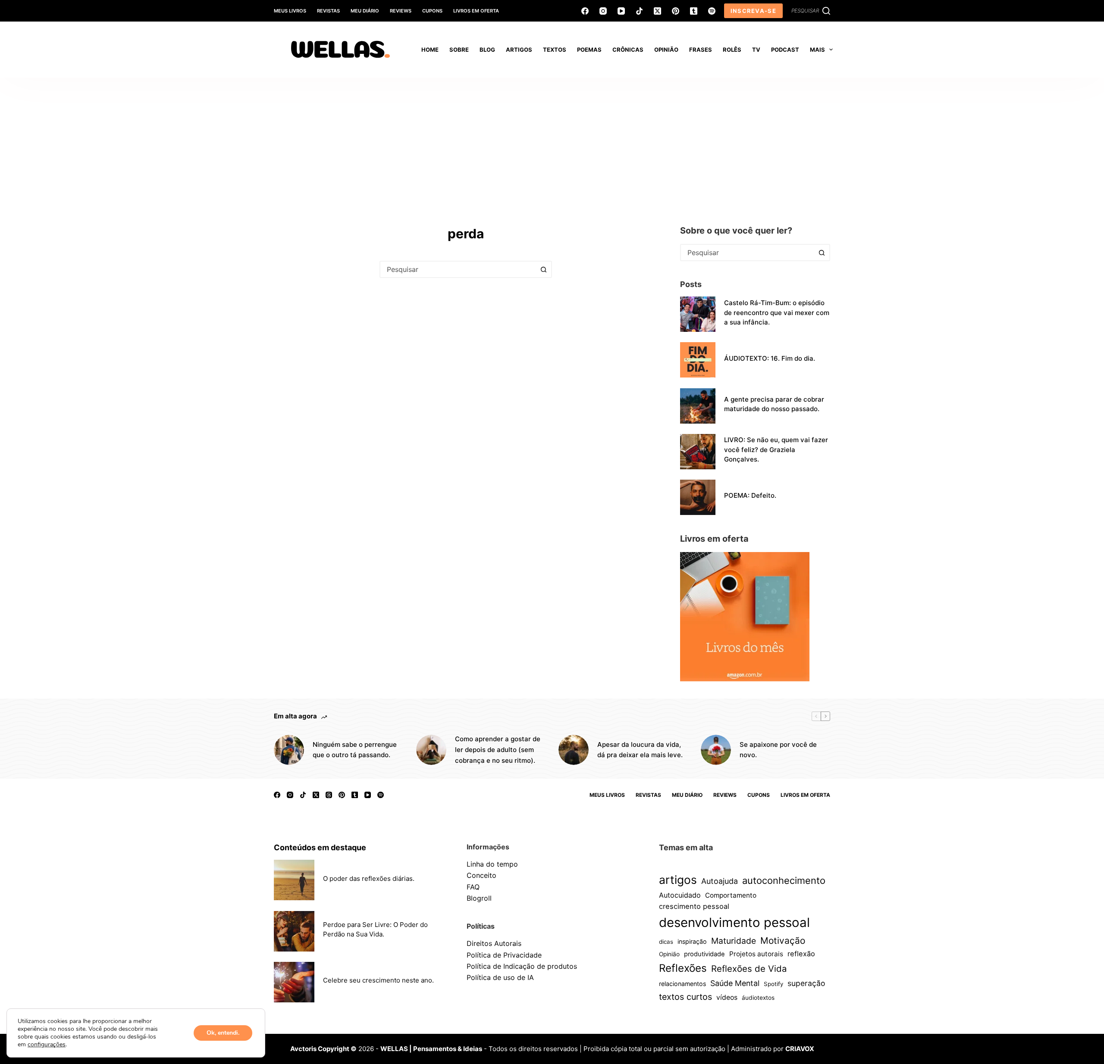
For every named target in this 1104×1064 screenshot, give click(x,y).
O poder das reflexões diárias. (368, 878)
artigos (678, 879)
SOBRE (459, 49)
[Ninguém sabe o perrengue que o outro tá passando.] (289, 750)
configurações (47, 1044)
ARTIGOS (519, 49)
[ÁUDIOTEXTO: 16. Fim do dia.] (697, 360)
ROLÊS (732, 49)
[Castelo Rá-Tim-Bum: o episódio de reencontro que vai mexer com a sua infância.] (697, 314)
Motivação (782, 940)
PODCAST (785, 49)
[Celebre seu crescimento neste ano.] (294, 982)
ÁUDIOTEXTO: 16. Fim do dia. (769, 358)
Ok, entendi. (223, 1033)
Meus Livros (290, 11)
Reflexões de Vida (749, 968)
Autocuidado (680, 895)
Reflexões (683, 968)
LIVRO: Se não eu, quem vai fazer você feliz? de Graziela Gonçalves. (776, 449)
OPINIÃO (666, 49)
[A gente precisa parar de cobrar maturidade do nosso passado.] (697, 406)
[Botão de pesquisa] (543, 269)
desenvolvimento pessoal (734, 922)
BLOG (487, 49)
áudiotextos (758, 997)
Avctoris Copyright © (323, 1049)
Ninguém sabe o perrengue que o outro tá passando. (355, 749)
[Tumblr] (693, 11)
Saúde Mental (734, 983)
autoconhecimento (783, 880)
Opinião (669, 954)
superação (806, 983)
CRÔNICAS (627, 49)
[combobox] (458, 269)
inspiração (692, 941)
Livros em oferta (476, 11)
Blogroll (479, 898)
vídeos (726, 997)
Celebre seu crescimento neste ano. (378, 980)
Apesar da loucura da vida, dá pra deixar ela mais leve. (640, 749)
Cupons (432, 11)
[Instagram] (603, 11)
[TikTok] (639, 11)
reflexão (801, 953)
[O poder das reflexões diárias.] (294, 880)
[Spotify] (711, 11)
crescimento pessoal (694, 906)
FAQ (473, 887)
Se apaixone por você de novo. (778, 749)
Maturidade (733, 941)
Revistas (328, 11)
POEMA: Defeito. (750, 495)
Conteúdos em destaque (320, 847)
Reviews (400, 11)
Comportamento (730, 895)
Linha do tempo (492, 864)
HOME (430, 49)
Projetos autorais (756, 954)
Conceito (481, 875)
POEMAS (589, 49)
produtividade (704, 954)
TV (756, 49)
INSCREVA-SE (753, 10)
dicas (666, 941)
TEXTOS (554, 49)
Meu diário (365, 11)
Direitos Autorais (494, 943)
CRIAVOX (799, 1049)
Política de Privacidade (504, 955)
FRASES (700, 49)
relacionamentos (682, 983)
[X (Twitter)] (657, 11)
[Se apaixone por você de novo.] (716, 750)
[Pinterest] (675, 11)
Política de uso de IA (500, 977)
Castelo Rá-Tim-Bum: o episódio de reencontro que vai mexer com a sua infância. (776, 312)
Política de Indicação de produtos (522, 966)
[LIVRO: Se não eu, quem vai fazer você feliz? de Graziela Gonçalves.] (697, 451)
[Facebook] (585, 11)
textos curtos (685, 997)
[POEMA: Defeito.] (697, 497)
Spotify (773, 983)
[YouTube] (621, 11)
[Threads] (329, 795)
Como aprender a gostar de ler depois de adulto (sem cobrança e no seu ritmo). (497, 749)
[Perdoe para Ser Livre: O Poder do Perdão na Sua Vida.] (294, 931)
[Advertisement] (552, 142)
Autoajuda (719, 881)
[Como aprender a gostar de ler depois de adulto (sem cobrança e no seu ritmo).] (431, 750)
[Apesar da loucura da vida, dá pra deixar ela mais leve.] (573, 750)
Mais (817, 49)
